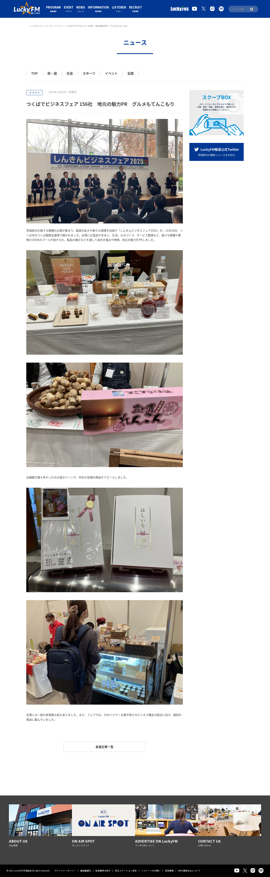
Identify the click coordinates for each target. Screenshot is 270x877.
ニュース (48, 25)
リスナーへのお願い (151, 870)
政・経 (52, 73)
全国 (130, 73)
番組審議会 (85, 870)
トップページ (35, 25)
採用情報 (169, 870)
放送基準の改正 (103, 870)
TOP (34, 73)
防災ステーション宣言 (126, 870)
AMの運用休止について (189, 870)
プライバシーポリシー (65, 870)
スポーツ (89, 73)
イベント (59, 25)
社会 (70, 73)
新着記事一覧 (104, 747)
